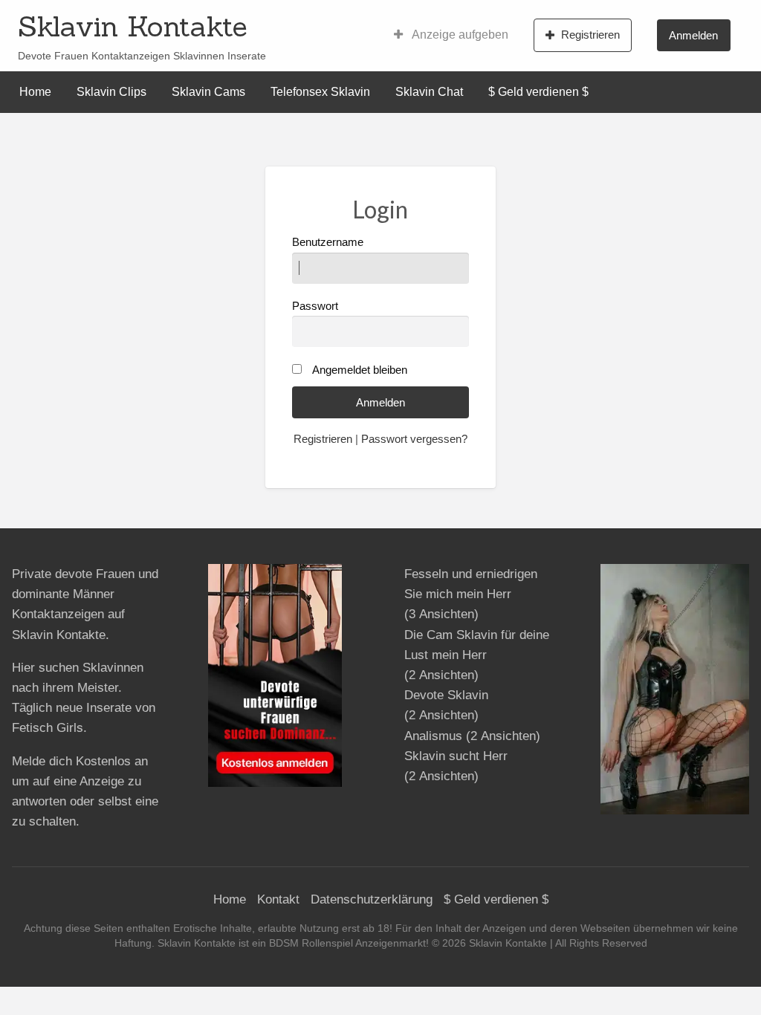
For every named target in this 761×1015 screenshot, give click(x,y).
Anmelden (693, 35)
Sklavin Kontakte (132, 26)
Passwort (315, 306)
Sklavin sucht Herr (456, 756)
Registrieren (590, 34)
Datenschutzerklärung (372, 899)
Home (35, 91)
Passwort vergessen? (414, 439)
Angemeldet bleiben (359, 370)
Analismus (433, 736)
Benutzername (327, 242)
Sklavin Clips (111, 91)
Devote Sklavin (446, 695)
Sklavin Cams (208, 91)
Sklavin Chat (429, 91)
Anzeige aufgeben (458, 34)
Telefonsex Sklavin (320, 91)
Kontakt (278, 899)
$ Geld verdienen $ (538, 91)
